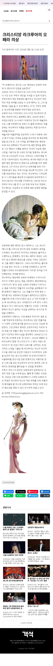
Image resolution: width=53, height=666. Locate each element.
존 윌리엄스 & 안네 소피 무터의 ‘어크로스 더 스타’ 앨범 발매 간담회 (38, 580)
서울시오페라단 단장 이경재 (13, 555)
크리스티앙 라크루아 (8, 482)
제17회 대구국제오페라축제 (13, 581)
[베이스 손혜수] (39, 545)
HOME (6, 11)
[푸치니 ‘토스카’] (39, 598)
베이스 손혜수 (33, 553)
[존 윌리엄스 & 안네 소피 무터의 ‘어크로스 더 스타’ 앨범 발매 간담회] (39, 571)
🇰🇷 (49, 9)
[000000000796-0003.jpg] (15, 437)
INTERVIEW (32, 3)
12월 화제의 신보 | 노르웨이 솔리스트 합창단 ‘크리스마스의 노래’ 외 (13, 528)
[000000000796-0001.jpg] (24, 67)
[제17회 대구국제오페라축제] (14, 573)
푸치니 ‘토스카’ (33, 606)
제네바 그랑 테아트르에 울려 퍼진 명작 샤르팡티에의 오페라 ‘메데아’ (13, 607)
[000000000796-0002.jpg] (24, 218)
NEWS (22, 3)
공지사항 (14, 11)
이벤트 (21, 11)
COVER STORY (9, 3)
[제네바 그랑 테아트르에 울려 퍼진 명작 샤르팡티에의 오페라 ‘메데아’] (14, 598)
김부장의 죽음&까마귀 (36, 527)
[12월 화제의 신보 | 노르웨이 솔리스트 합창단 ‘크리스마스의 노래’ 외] (14, 519)
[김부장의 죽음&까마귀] (39, 519)
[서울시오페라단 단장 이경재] (14, 547)
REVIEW (44, 3)
